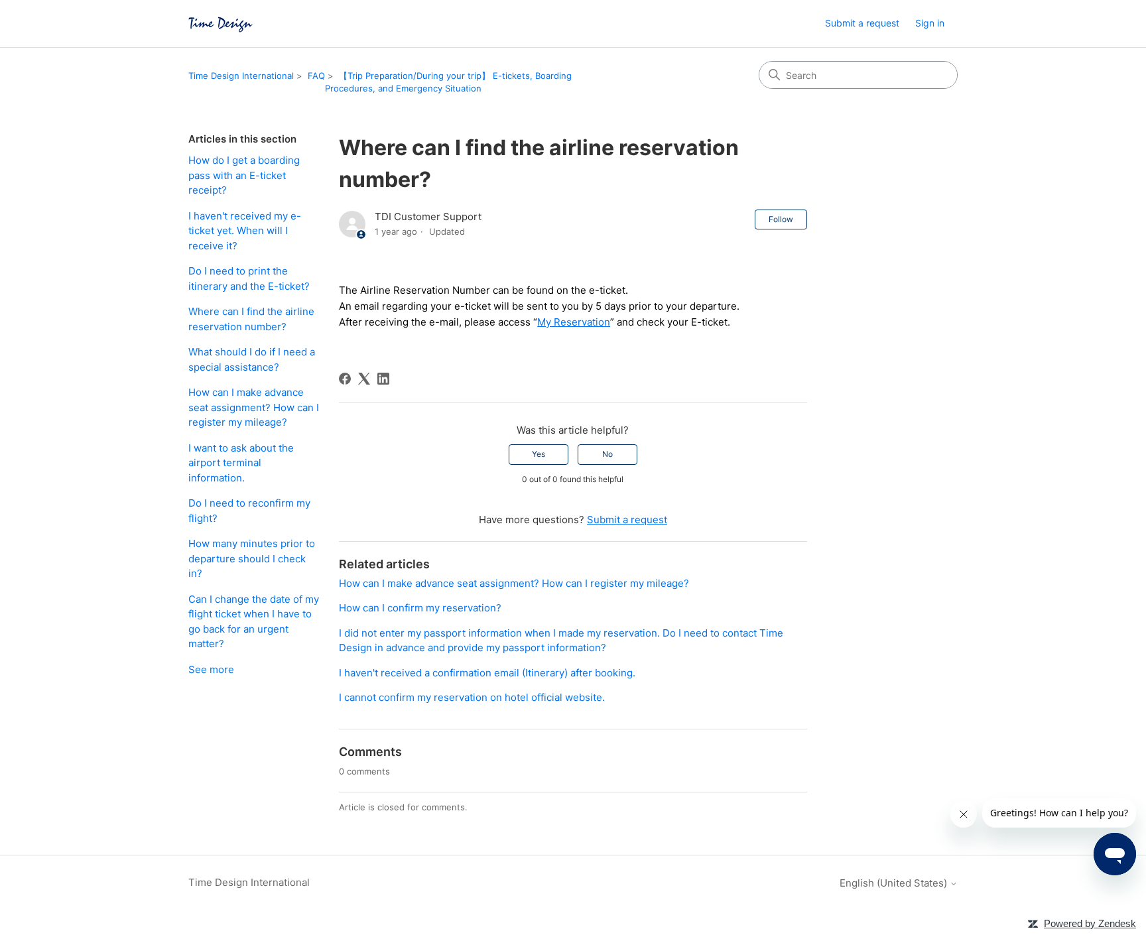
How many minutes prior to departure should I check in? (251, 558)
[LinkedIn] (383, 379)
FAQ (316, 75)
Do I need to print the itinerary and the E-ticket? (249, 278)
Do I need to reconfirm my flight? (249, 511)
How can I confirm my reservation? (420, 607)
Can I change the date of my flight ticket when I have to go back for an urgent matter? (253, 622)
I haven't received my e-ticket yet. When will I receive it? (244, 231)
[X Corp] (364, 379)
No (607, 454)
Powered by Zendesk (1090, 923)
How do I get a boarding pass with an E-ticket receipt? (244, 175)
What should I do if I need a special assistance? (251, 359)
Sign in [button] (929, 23)
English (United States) (895, 883)
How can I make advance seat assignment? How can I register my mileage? (253, 407)
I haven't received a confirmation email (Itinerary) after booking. (487, 672)
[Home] (220, 23)
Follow (781, 219)
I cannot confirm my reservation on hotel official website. (472, 697)
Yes (538, 454)
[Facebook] (345, 379)
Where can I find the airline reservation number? (251, 319)
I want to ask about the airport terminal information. (241, 463)
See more (211, 669)
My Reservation (573, 322)
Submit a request (862, 23)
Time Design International (241, 75)
